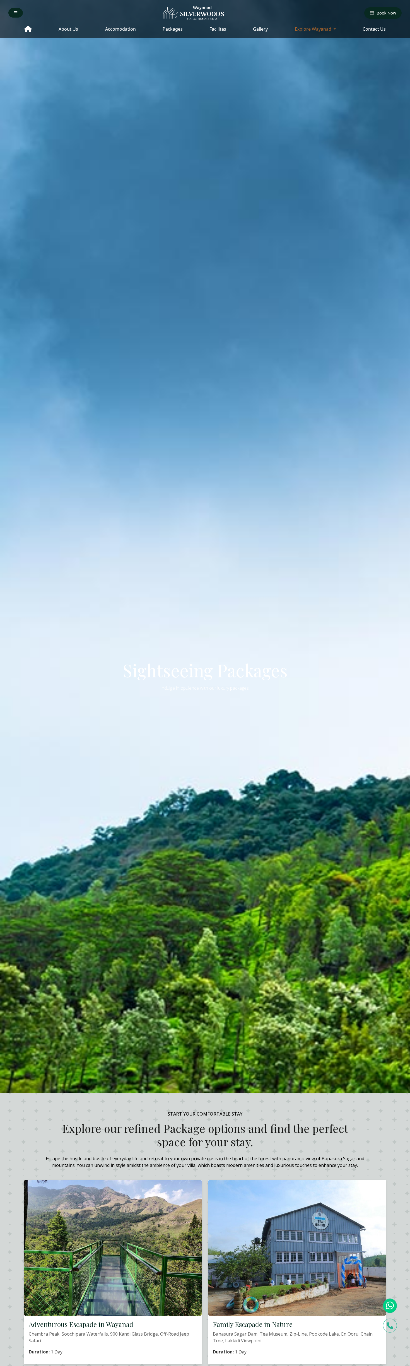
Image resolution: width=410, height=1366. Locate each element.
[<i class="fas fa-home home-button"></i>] (28, 30)
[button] (15, 12)
